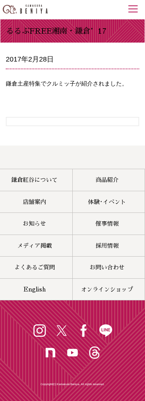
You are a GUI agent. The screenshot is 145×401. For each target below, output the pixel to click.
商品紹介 (107, 180)
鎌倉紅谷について (34, 180)
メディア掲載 (34, 245)
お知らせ (34, 223)
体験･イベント (107, 202)
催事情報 (107, 223)
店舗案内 (34, 202)
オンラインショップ (107, 289)
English (35, 289)
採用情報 (107, 245)
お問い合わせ (107, 267)
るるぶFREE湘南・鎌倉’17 (56, 31)
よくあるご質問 (34, 267)
